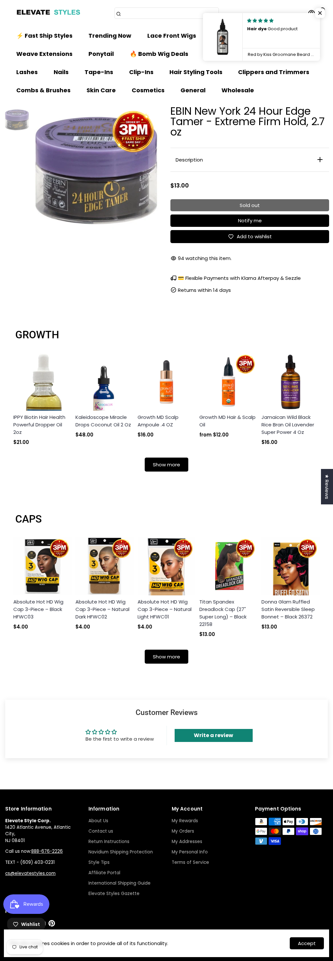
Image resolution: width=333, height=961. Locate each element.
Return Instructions (108, 841)
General (193, 90)
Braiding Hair (263, 36)
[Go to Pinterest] (51, 924)
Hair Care (218, 54)
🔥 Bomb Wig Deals (159, 54)
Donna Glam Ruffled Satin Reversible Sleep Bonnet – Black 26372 (288, 609)
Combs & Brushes (43, 90)
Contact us (100, 831)
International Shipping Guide (119, 883)
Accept (307, 943)
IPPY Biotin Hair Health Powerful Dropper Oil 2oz (39, 424)
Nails (61, 72)
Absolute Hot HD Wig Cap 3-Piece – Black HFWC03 (38, 609)
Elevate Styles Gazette (114, 893)
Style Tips (99, 862)
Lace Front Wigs (171, 36)
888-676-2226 (47, 851)
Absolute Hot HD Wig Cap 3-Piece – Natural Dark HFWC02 (102, 609)
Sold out (250, 205)
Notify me (250, 220)
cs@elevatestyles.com (30, 873)
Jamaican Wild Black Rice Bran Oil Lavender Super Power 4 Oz (287, 424)
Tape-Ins (99, 72)
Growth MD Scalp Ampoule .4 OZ (158, 421)
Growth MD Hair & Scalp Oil (227, 421)
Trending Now (109, 36)
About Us (98, 821)
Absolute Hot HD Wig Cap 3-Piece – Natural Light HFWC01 (165, 609)
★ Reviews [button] (327, 486)
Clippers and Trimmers (273, 72)
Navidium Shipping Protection (120, 852)
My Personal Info (190, 852)
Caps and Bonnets (277, 54)
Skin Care (101, 90)
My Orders (183, 831)
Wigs (219, 36)
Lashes (27, 72)
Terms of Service (190, 862)
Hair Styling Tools (195, 72)
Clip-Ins (141, 72)
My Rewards (185, 821)
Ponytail (101, 54)
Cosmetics (148, 90)
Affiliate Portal (104, 873)
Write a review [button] (213, 735)
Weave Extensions (44, 54)
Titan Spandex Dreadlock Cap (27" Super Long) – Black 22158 (222, 613)
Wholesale (237, 90)
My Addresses (187, 841)
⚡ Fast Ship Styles (44, 36)
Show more (166, 464)
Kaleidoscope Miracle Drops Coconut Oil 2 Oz (103, 421)
